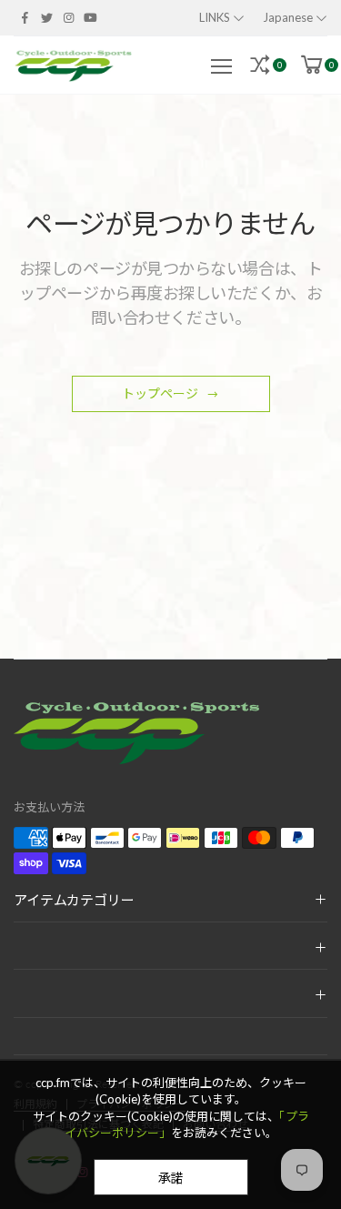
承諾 (171, 1177)
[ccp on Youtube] (90, 17)
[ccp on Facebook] (24, 17)
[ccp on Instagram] (68, 17)
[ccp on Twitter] (46, 17)
